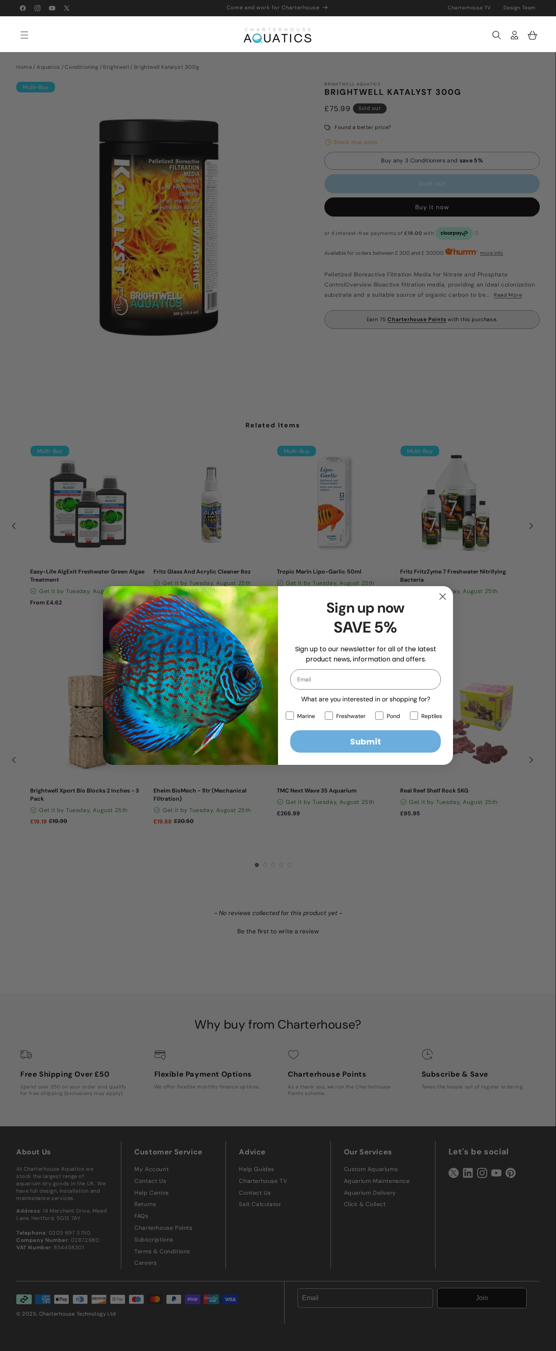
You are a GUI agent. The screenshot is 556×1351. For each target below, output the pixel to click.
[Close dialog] (443, 596)
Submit (365, 741)
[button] (20, 35)
